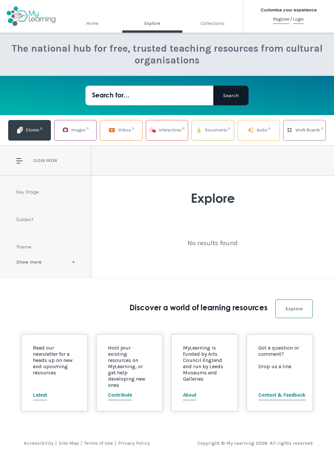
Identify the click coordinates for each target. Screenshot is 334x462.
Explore (152, 23)
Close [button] (39, 160)
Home (92, 23)
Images (79, 129)
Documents (217, 129)
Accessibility (38, 443)
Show (28, 262)
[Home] (31, 16)
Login (298, 19)
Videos (125, 129)
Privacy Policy (134, 443)
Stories (33, 129)
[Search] (231, 95)
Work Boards (309, 129)
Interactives (171, 129)
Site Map (69, 443)
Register (281, 19)
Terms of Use (98, 443)
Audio (263, 129)
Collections (213, 23)
